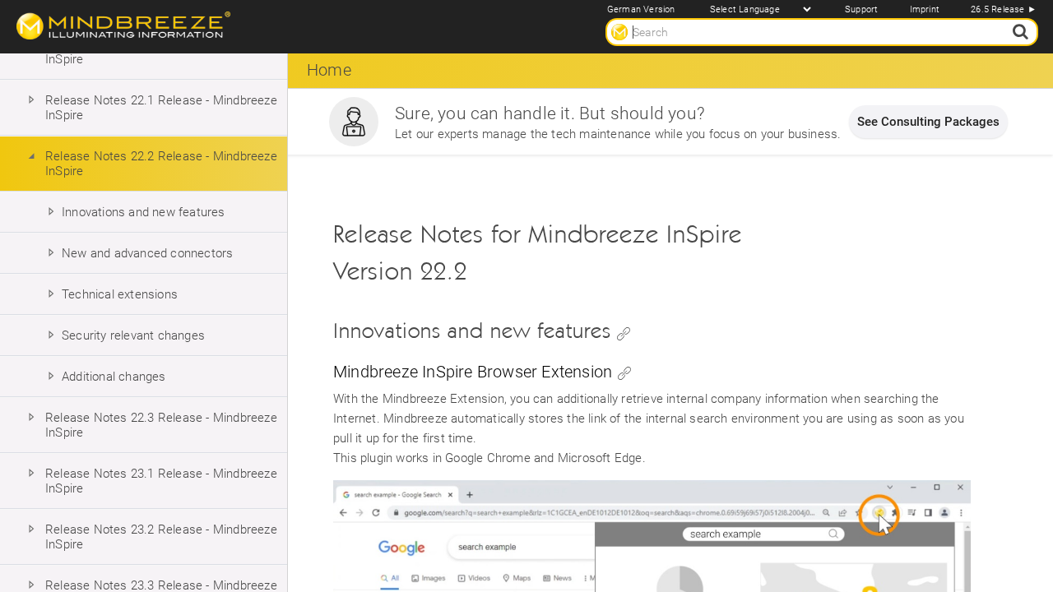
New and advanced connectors (147, 253)
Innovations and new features (143, 212)
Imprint (924, 9)
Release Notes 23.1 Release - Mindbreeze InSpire (161, 481)
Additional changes (114, 376)
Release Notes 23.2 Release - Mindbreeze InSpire (161, 537)
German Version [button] (641, 9)
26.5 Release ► (1004, 9)
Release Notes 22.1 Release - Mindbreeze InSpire (161, 108)
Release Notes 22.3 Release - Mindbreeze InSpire (161, 425)
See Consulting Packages (928, 121)
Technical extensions (120, 294)
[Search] (1019, 32)
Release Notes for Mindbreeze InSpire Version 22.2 (537, 253)
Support (861, 9)
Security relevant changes (133, 335)
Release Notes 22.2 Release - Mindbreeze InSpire (161, 163)
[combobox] (822, 32)
